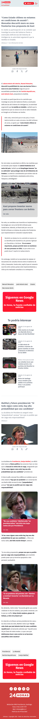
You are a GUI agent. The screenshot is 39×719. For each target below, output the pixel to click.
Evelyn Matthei (23, 655)
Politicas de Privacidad (19, 711)
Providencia (6, 651)
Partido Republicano (9, 655)
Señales (29, 3)
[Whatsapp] (12, 71)
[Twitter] (22, 71)
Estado (32, 284)
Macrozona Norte (7, 288)
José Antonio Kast (22, 284)
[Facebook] (17, 71)
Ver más (6, 214)
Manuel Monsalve (8, 284)
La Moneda (16, 651)
